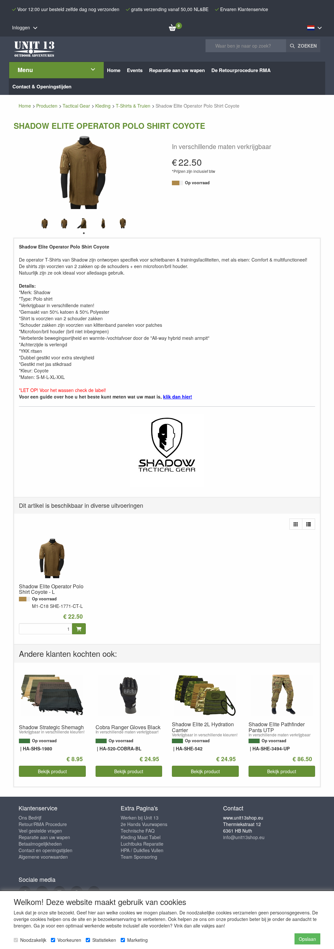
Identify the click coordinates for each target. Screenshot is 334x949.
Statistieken (104, 940)
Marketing (137, 940)
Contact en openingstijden (45, 850)
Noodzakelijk (33, 940)
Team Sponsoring (139, 856)
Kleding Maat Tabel (140, 837)
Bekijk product (52, 771)
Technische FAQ (138, 830)
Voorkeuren (69, 940)
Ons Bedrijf (30, 817)
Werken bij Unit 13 (140, 817)
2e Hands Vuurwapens (144, 824)
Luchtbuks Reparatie (142, 843)
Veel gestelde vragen (40, 830)
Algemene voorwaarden (43, 856)
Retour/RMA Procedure (43, 824)
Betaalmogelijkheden (40, 843)
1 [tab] (84, 233)
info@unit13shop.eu (244, 837)
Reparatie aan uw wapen (44, 837)
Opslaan (307, 939)
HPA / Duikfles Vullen (142, 850)
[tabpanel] (44, 223)
